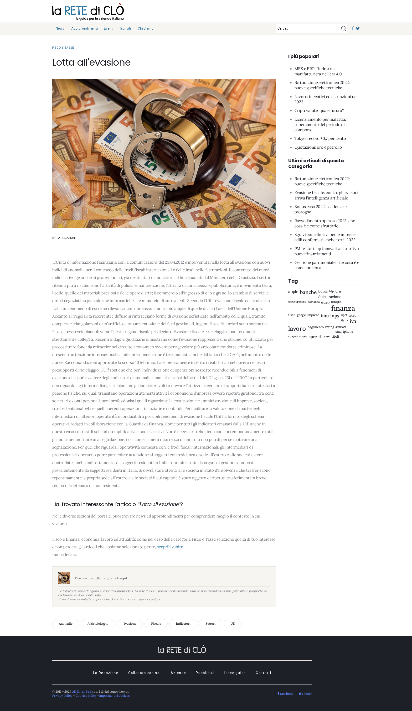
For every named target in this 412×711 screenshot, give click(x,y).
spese (303, 336)
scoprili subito (170, 546)
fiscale (156, 624)
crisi (338, 291)
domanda (314, 301)
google (301, 315)
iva (353, 321)
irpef (344, 315)
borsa (323, 291)
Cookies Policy (86, 696)
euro (325, 302)
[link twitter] (358, 28)
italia (344, 320)
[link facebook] (353, 28)
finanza (343, 308)
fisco (291, 315)
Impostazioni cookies (114, 696)
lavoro (297, 329)
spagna (293, 336)
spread (315, 337)
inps (334, 316)
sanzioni (340, 327)
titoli (335, 336)
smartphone (344, 331)
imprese (313, 315)
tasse (326, 336)
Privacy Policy (62, 696)
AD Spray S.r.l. (82, 692)
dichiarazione (329, 297)
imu (325, 316)
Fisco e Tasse (63, 47)
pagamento (316, 327)
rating (329, 327)
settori (211, 624)
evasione (130, 624)
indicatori (183, 624)
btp (331, 291)
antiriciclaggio (98, 624)
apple (293, 292)
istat (352, 315)
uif (233, 624)
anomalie (65, 624)
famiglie (336, 301)
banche (308, 292)
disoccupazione (297, 301)
